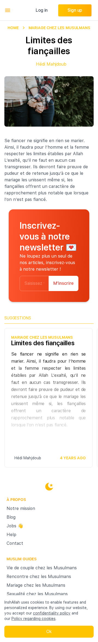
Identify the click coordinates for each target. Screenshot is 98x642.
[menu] (7, 10)
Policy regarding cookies (33, 618)
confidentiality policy (52, 613)
